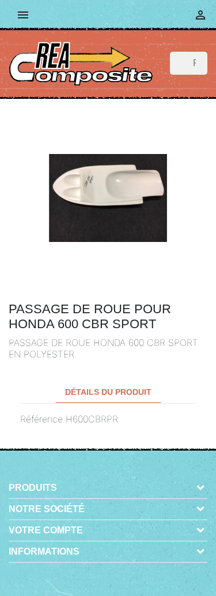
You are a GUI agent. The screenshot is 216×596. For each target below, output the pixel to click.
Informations (44, 551)
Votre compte (46, 530)
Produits (33, 488)
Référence (41, 419)
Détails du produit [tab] (108, 392)
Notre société (47, 509)
